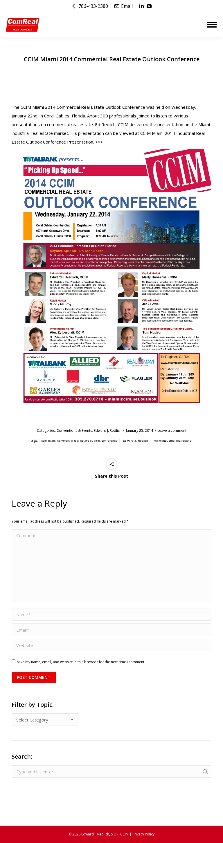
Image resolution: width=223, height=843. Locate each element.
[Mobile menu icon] (211, 25)
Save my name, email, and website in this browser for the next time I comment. (81, 661)
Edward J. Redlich (108, 430)
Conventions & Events (74, 430)
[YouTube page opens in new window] (149, 6)
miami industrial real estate (172, 440)
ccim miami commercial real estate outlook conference (79, 440)
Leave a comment (171, 430)
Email (127, 6)
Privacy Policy (143, 834)
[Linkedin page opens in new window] (141, 6)
